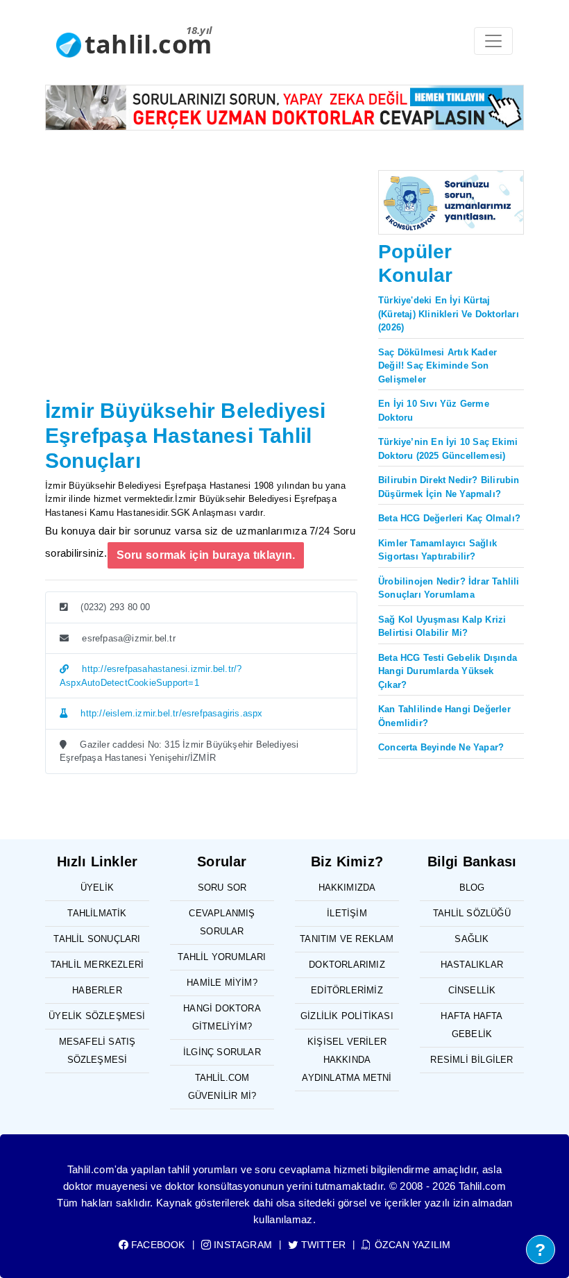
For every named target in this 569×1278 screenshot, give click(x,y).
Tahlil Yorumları (222, 957)
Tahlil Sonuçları (96, 939)
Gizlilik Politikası (346, 1016)
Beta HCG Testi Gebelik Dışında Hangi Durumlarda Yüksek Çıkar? (447, 671)
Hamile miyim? (222, 982)
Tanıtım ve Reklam (346, 939)
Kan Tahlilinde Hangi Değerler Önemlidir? (444, 716)
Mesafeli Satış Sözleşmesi (97, 1050)
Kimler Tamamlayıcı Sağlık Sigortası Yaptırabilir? (437, 550)
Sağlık (472, 939)
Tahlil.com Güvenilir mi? (222, 1087)
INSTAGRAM (241, 1244)
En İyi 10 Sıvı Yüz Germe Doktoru (433, 410)
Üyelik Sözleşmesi (97, 1016)
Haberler (97, 990)
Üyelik (97, 887)
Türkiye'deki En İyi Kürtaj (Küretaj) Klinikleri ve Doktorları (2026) (448, 314)
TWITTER (322, 1244)
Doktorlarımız (347, 964)
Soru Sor (222, 887)
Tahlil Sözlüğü (472, 913)
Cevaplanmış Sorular (222, 922)
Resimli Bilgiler (471, 1059)
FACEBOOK (156, 1244)
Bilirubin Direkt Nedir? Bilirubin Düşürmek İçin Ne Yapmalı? (449, 487)
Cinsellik (472, 990)
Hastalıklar (472, 964)
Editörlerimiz (347, 990)
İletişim (347, 913)
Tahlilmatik (96, 913)
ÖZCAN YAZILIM (411, 1244)
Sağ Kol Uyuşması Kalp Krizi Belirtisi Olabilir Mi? (442, 626)
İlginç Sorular (222, 1052)
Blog (472, 887)
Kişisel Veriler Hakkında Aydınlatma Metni (346, 1059)
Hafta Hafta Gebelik (471, 1025)
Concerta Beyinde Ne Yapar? (441, 747)
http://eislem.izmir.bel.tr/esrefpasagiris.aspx (170, 713)
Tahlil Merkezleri (97, 964)
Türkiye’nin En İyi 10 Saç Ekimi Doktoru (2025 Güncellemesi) (448, 449)
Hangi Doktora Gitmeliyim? (222, 1017)
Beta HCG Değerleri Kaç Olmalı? (449, 518)
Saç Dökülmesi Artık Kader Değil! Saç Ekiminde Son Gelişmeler (437, 366)
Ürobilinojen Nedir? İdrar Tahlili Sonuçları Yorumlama (449, 588)
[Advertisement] (201, 290)
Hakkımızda (347, 887)
